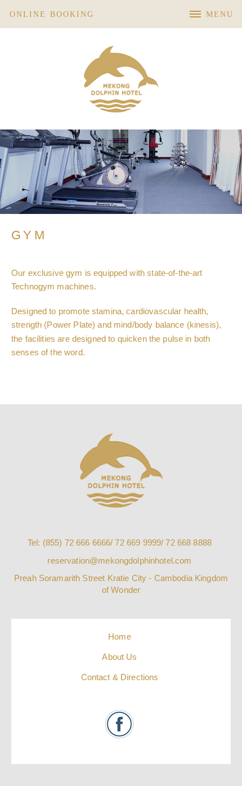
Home (119, 636)
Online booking (52, 14)
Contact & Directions (120, 677)
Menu (220, 14)
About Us (119, 657)
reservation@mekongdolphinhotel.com (119, 560)
